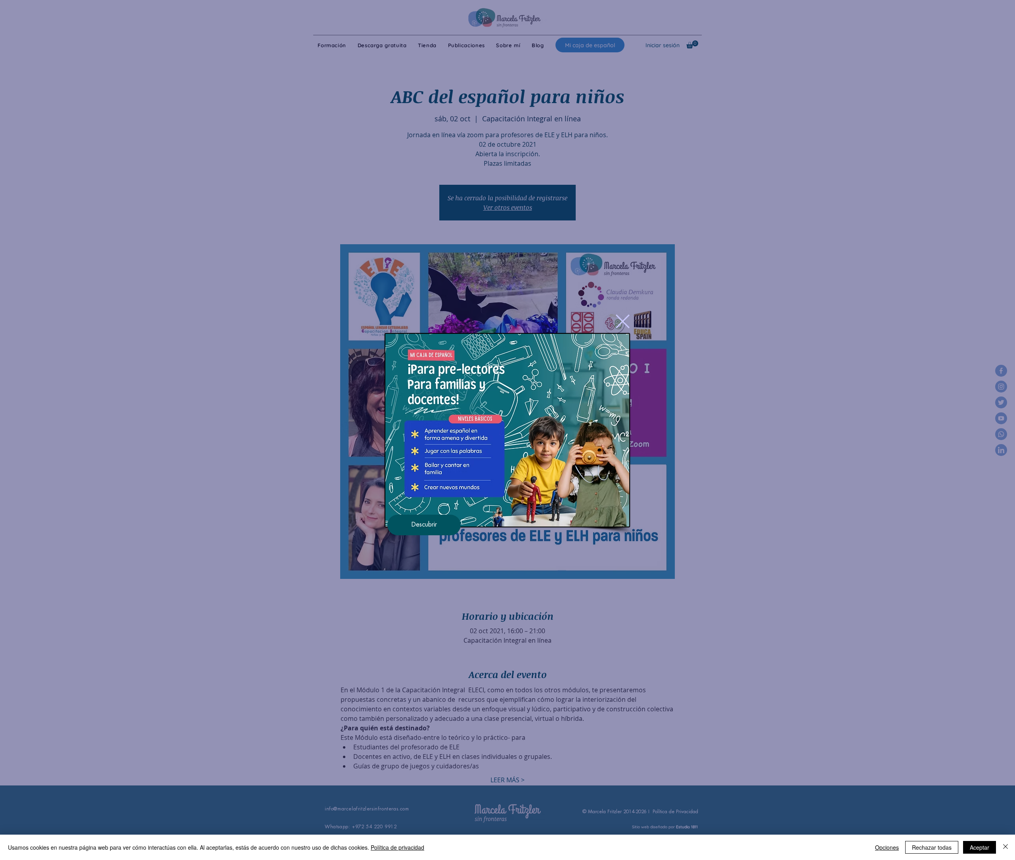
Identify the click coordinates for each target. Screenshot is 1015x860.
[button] (623, 321)
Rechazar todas (932, 847)
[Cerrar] (1005, 847)
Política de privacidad (397, 847)
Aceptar (979, 847)
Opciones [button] (887, 847)
